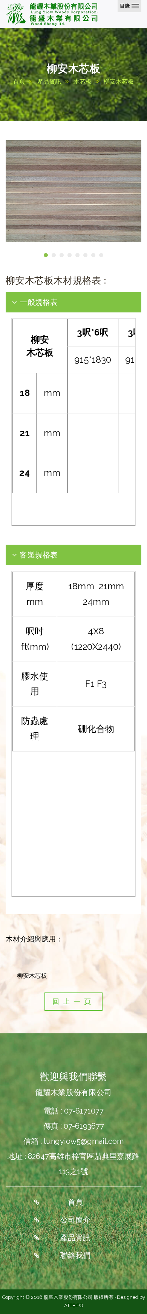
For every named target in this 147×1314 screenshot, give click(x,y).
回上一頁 (73, 1001)
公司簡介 (75, 1219)
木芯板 (83, 81)
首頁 (19, 81)
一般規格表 (38, 302)
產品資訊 (49, 81)
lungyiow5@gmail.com (84, 1141)
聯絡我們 (75, 1255)
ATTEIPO (73, 1305)
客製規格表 (38, 555)
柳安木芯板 (119, 81)
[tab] (73, 302)
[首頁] (53, 14)
